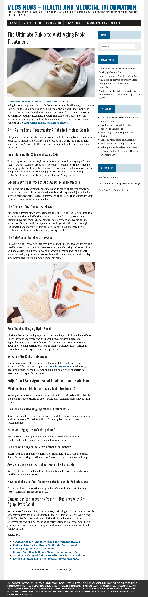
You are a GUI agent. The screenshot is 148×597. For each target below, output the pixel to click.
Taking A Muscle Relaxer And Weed (119, 147)
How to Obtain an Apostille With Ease (118, 76)
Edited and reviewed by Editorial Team (37, 102)
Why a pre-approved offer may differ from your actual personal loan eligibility (117, 83)
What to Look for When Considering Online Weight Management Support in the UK (119, 94)
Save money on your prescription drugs (119, 183)
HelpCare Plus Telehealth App (114, 190)
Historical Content (31, 23)
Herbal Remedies (53, 23)
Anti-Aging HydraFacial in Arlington (46, 122)
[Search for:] (118, 46)
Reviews (13, 23)
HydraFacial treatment (57, 366)
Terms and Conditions (96, 23)
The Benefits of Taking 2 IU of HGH (119, 143)
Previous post (42, 569)
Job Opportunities (108, 177)
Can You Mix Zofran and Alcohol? (118, 139)
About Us (115, 23)
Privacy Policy (73, 23)
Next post (62, 569)
